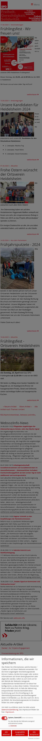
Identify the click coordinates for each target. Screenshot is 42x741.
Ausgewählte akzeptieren (20, 733)
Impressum (9, 712)
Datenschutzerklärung (10, 710)
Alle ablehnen (6, 733)
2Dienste (12, 726)
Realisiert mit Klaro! (34, 738)
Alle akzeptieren (34, 733)
